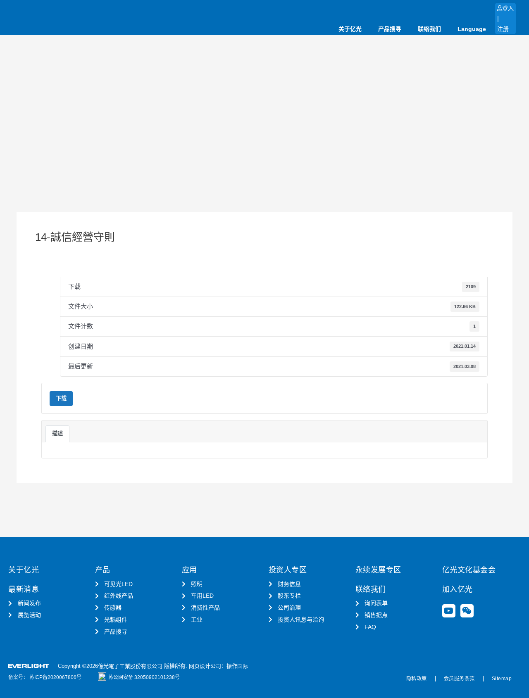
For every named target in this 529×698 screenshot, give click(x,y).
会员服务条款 (459, 678)
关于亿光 (350, 29)
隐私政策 (416, 678)
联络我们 (429, 29)
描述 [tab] (57, 433)
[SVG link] (29, 666)
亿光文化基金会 (469, 570)
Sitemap (502, 678)
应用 (189, 570)
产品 (102, 570)
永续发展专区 (378, 570)
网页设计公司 (205, 666)
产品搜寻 (389, 29)
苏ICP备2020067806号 (54, 677)
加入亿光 (457, 589)
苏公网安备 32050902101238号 (144, 677)
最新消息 (23, 589)
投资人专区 (288, 570)
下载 (61, 398)
